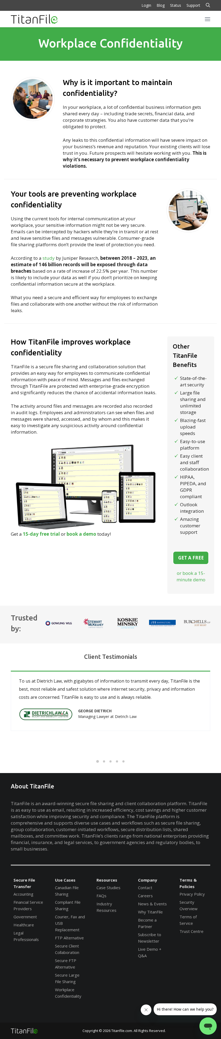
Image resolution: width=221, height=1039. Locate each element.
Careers (145, 895)
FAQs (101, 895)
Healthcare (23, 924)
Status (175, 5)
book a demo (81, 534)
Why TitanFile (150, 912)
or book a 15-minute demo (191, 576)
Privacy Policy (192, 894)
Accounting (23, 894)
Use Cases (65, 880)
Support (193, 5)
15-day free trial (41, 534)
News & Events (152, 903)
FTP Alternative (69, 937)
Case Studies (108, 887)
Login (146, 5)
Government (25, 916)
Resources (106, 880)
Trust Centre (191, 931)
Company (147, 880)
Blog (161, 5)
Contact (145, 887)
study (49, 258)
